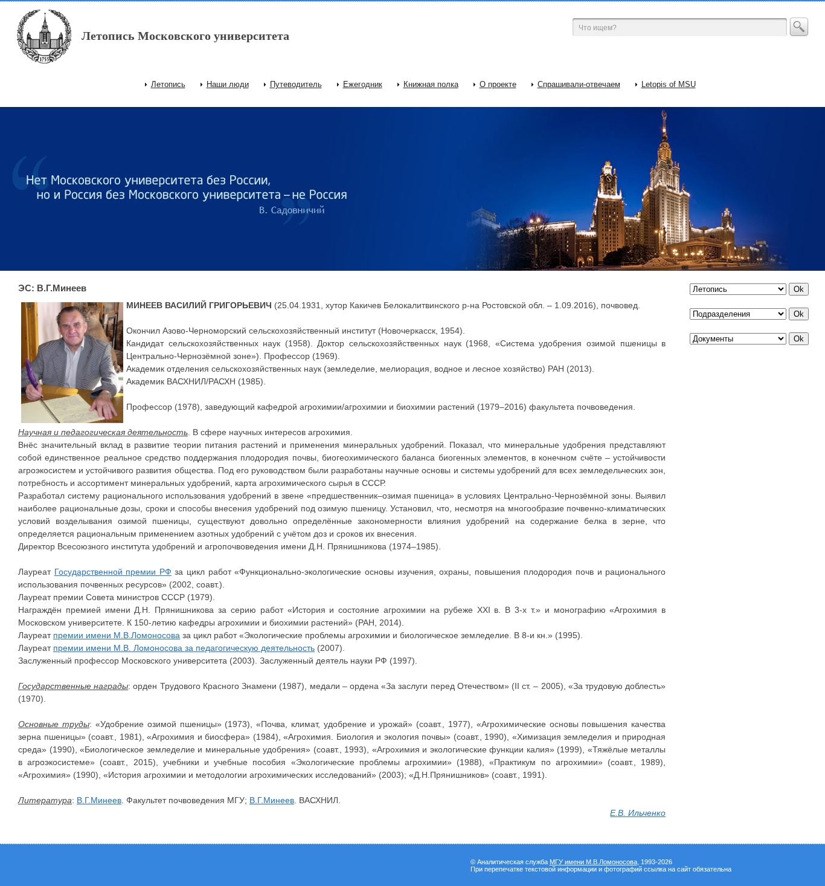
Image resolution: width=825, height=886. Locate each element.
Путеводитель (296, 84)
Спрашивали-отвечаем (579, 84)
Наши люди (228, 84)
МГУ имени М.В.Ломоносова (593, 861)
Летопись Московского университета (185, 35)
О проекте (498, 84)
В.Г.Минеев (99, 800)
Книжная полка (430, 84)
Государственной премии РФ (113, 572)
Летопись (168, 84)
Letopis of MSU (668, 84)
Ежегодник (362, 84)
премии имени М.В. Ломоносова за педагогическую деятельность (184, 648)
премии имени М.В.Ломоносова (116, 635)
